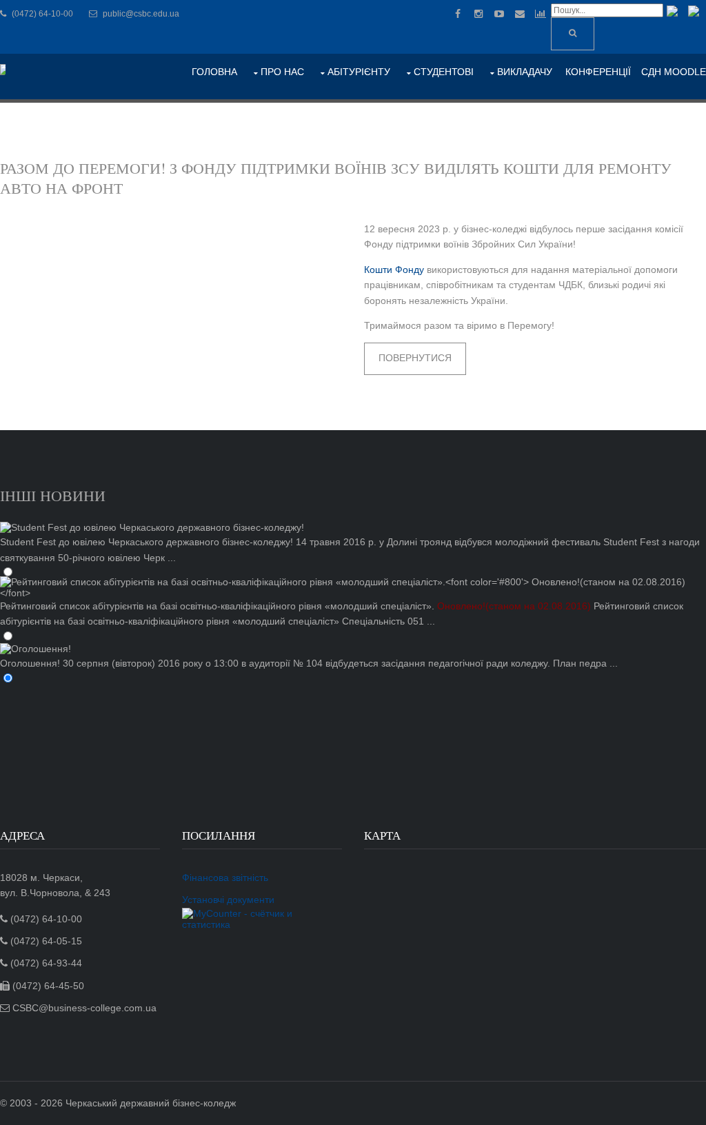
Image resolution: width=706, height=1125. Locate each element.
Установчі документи (228, 899)
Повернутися (415, 357)
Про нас (282, 71)
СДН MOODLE (673, 71)
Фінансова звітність (225, 877)
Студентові (444, 71)
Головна (214, 71)
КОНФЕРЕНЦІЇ (598, 71)
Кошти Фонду (394, 269)
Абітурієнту (358, 71)
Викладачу (524, 71)
